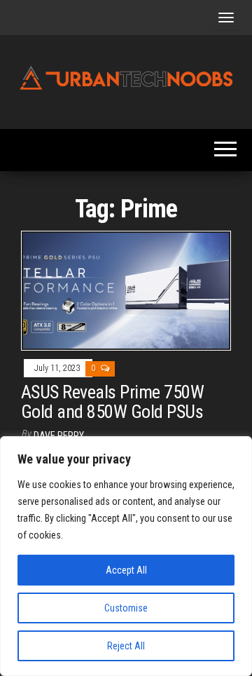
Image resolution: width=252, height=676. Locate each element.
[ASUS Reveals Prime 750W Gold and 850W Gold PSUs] (126, 290)
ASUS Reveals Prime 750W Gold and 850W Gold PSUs (112, 402)
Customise (126, 608)
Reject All (126, 645)
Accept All (126, 570)
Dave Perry (59, 435)
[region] (126, 556)
